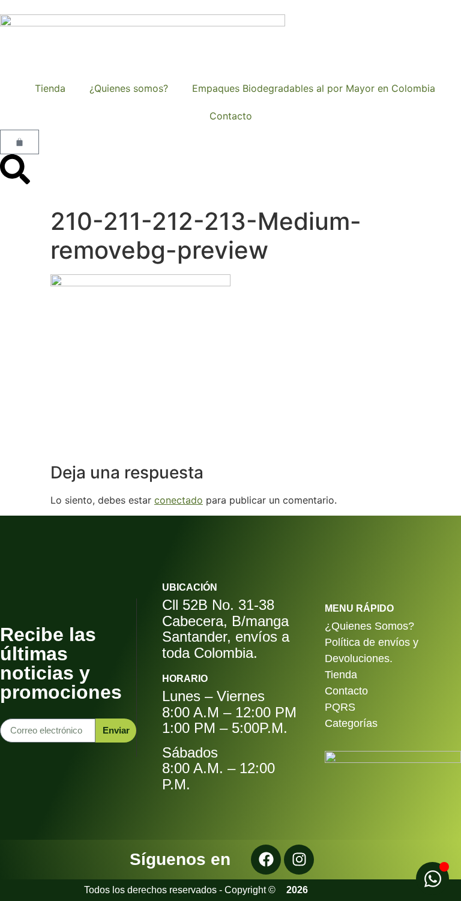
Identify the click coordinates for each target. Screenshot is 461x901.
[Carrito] (19, 142)
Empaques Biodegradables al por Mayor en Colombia (313, 88)
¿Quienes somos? (128, 88)
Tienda (45, 88)
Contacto (230, 116)
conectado (178, 500)
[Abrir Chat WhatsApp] (432, 878)
